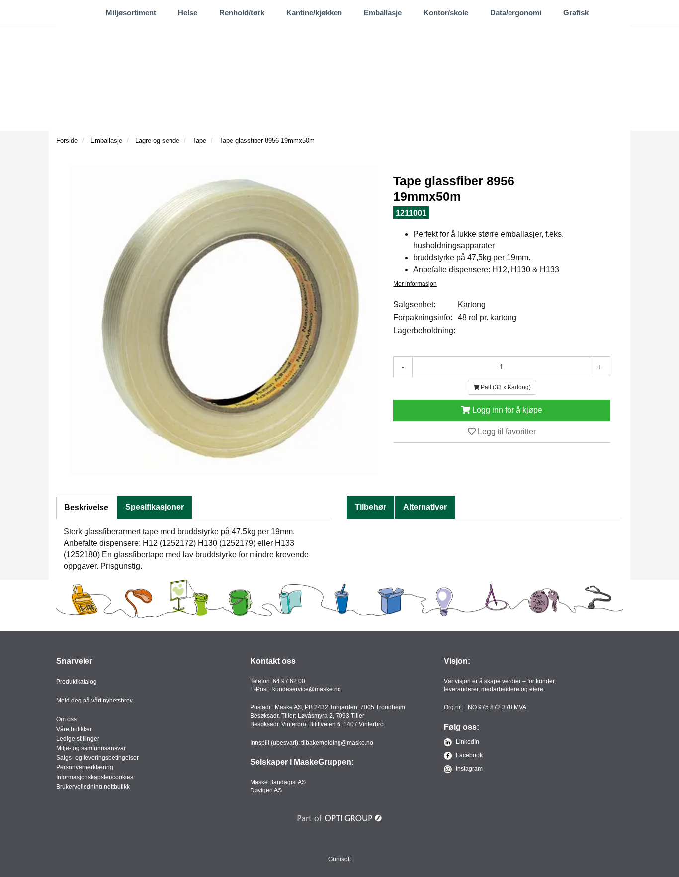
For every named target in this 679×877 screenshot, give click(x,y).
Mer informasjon (415, 283)
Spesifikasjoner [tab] (154, 507)
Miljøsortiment (131, 12)
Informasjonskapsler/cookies (94, 777)
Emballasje (383, 12)
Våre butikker (74, 729)
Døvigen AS (266, 790)
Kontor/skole (446, 12)
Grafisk (576, 12)
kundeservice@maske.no (306, 689)
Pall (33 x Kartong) (505, 387)
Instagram (468, 768)
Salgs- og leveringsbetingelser (97, 757)
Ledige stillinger (77, 738)
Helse (187, 12)
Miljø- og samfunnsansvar (91, 748)
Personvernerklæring (84, 767)
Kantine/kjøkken (314, 12)
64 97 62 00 (289, 681)
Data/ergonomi (515, 12)
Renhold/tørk (241, 12)
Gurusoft (339, 859)
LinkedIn (466, 741)
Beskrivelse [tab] (86, 507)
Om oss (66, 719)
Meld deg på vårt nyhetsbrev (94, 700)
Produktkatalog (76, 681)
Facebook (468, 755)
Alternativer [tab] (425, 507)
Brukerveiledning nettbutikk (93, 786)
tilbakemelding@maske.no (337, 742)
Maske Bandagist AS (278, 782)
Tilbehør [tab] (370, 507)
